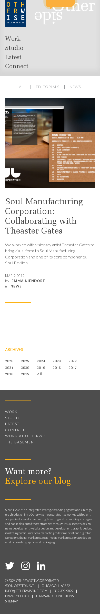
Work (13, 39)
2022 (73, 361)
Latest (13, 57)
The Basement (20, 442)
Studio (14, 48)
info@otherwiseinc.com (26, 591)
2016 (9, 374)
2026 (9, 361)
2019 (41, 368)
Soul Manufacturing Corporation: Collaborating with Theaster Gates (44, 217)
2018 (57, 368)
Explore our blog (38, 482)
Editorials (47, 87)
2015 (25, 374)
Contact (15, 430)
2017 (73, 368)
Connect (16, 66)
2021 (9, 368)
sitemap (11, 601)
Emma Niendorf (28, 281)
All (22, 87)
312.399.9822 (63, 591)
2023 (57, 361)
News (75, 87)
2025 (25, 361)
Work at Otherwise (27, 436)
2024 (41, 361)
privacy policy (17, 596)
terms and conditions (55, 596)
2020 (25, 368)
